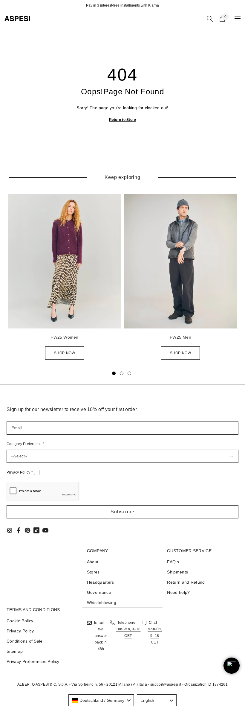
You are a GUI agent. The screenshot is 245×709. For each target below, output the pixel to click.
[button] (122, 511)
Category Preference (25, 444)
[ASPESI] (64, 261)
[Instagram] (10, 530)
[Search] (210, 19)
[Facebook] (19, 530)
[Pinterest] (27, 530)
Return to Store (122, 120)
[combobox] (101, 700)
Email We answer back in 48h (100, 635)
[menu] (238, 19)
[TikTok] (36, 530)
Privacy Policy (20, 472)
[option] (122, 5)
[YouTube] (45, 530)
